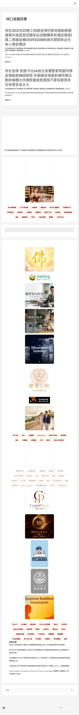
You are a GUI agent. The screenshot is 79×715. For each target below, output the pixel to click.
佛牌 (53, 476)
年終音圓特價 (18, 48)
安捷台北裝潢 (53, 435)
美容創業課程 (68, 212)
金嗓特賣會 (12, 50)
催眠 (65, 639)
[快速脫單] (39, 418)
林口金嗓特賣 (49, 48)
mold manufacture (26, 485)
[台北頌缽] (39, 581)
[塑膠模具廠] (39, 349)
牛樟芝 (33, 217)
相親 (66, 480)
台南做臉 (57, 212)
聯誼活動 (33, 624)
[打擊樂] (39, 277)
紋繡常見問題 (20, 634)
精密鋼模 (60, 634)
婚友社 (48, 440)
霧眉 (12, 150)
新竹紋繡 (47, 150)
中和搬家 (34, 207)
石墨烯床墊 (10, 212)
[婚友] (39, 379)
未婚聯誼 (33, 440)
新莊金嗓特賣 (40, 48)
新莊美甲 (53, 150)
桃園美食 (38, 212)
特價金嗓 (67, 48)
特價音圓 (42, 89)
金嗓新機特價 (50, 89)
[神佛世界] (39, 259)
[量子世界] (39, 607)
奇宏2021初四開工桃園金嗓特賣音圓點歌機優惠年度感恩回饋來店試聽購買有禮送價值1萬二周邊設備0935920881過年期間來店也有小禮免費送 (38, 37)
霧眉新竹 (17, 150)
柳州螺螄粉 (57, 639)
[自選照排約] (39, 321)
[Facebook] (4, 708)
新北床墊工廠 (57, 480)
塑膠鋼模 (51, 634)
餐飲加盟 (43, 207)
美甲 (48, 480)
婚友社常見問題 (58, 440)
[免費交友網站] (39, 526)
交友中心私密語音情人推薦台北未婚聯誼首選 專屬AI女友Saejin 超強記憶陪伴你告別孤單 (37, 645)
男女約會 (64, 624)
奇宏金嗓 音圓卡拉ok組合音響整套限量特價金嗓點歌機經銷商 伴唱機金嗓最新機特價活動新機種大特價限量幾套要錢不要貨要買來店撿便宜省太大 (38, 77)
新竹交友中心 (63, 485)
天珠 (41, 440)
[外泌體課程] (39, 194)
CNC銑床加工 (32, 471)
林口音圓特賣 (59, 48)
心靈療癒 (31, 435)
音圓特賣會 (20, 50)
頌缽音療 (29, 629)
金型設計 (61, 476)
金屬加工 (51, 471)
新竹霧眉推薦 (39, 150)
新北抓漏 (14, 480)
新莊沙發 (29, 476)
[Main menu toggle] (75, 3)
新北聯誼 (38, 639)
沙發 (37, 476)
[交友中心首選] (39, 500)
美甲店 (63, 629)
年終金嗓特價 (9, 48)
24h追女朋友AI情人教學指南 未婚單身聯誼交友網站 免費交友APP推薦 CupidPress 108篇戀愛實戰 (39, 666)
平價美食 (47, 639)
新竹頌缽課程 (12, 207)
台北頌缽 (59, 150)
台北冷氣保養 (24, 207)
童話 (17, 440)
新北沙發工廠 (28, 639)
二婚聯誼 (24, 440)
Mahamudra (41, 435)
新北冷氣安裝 (19, 476)
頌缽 (17, 217)
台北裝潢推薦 (16, 639)
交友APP (15, 624)
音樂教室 (42, 471)
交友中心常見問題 (44, 624)
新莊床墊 (60, 471)
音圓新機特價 (59, 89)
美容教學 (20, 212)
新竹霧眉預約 (30, 150)
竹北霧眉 (23, 150)
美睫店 (41, 480)
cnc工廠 (22, 480)
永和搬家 (29, 212)
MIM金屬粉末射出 (41, 485)
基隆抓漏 (24, 217)
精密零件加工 (20, 471)
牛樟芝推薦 (42, 217)
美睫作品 (55, 629)
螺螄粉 (51, 217)
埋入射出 (15, 435)
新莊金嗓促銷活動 (29, 48)
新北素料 (15, 485)
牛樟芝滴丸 (41, 634)
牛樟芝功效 (60, 217)
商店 (23, 435)
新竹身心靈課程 (54, 207)
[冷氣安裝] (39, 553)
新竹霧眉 (8, 150)
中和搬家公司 (67, 207)
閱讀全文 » (8, 62)
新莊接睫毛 (31, 634)
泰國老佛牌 (32, 480)
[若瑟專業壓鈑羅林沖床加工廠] (39, 400)
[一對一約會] (39, 295)
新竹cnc (52, 485)
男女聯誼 (24, 624)
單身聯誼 (63, 435)
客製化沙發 (48, 212)
